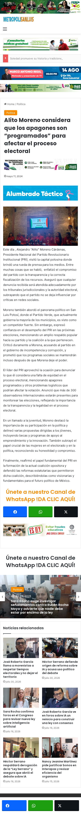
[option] (40, 596)
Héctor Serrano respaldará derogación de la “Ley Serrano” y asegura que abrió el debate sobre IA (20, 769)
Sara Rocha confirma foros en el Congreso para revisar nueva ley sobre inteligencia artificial (19, 719)
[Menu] (5, 29)
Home (10, 104)
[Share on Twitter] (66, 511)
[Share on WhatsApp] (40, 511)
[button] (40, 226)
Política (21, 104)
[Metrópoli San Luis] (18, 19)
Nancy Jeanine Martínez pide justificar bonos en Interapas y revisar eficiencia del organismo (59, 769)
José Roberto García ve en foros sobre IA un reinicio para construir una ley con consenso (59, 717)
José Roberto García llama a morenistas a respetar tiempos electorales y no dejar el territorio (20, 669)
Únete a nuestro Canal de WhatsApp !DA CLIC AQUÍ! (40, 495)
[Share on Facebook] (15, 511)
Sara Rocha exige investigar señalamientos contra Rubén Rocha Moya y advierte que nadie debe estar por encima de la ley (39, 606)
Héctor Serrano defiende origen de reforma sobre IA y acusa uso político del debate (60, 667)
